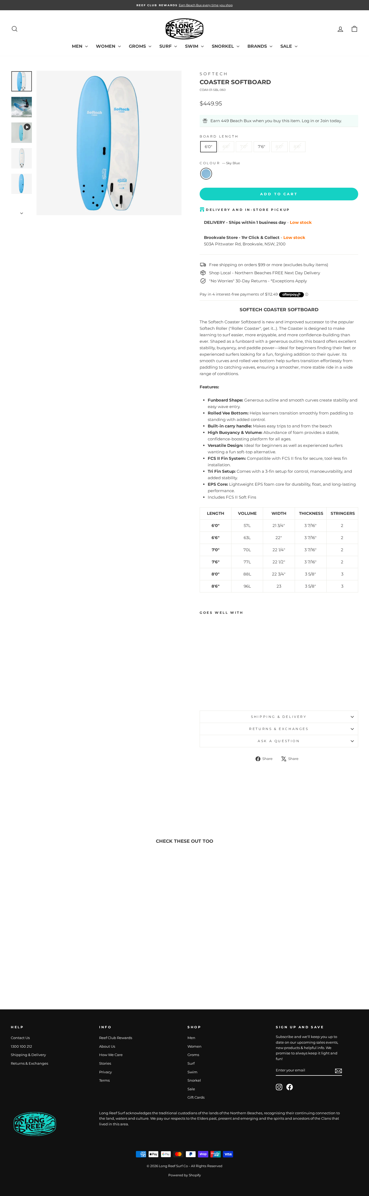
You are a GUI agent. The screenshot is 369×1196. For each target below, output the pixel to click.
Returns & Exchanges (278, 729)
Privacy (105, 1072)
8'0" (279, 146)
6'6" (226, 146)
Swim (192, 46)
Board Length (219, 136)
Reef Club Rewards (115, 1038)
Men (78, 46)
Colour (220, 163)
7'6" (261, 146)
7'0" (244, 146)
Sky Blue (206, 173)
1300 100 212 (21, 1046)
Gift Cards (195, 1097)
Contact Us (20, 1038)
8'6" (297, 146)
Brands (257, 46)
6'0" (208, 146)
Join (324, 120)
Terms (104, 1080)
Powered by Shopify (184, 1175)
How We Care (111, 1055)
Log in (308, 120)
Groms (138, 46)
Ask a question (279, 741)
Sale (286, 46)
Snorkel (223, 46)
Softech (214, 73)
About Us (107, 1046)
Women (106, 46)
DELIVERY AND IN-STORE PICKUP (248, 210)
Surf (166, 46)
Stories (105, 1063)
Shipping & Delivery (279, 717)
